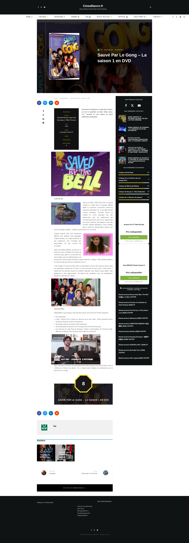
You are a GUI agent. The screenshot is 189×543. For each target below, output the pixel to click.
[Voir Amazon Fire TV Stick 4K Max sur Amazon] (133, 213)
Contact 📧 (158, 17)
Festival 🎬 (123, 17)
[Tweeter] (45, 103)
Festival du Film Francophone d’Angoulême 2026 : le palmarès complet (138, 139)
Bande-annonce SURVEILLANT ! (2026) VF (133, 345)
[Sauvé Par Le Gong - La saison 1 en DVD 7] (83, 349)
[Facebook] (38, 7)
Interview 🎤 (59, 17)
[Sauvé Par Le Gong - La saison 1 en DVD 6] (83, 292)
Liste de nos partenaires (84, 506)
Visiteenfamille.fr (82, 515)
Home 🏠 (29, 17)
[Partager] (39, 103)
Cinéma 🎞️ (75, 17)
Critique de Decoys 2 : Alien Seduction (132, 192)
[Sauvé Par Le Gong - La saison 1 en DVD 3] (83, 158)
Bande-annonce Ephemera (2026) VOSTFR (133, 318)
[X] (41, 7)
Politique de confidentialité (45, 502)
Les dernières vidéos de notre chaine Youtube (135, 289)
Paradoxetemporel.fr (83, 513)
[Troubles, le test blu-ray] (46, 453)
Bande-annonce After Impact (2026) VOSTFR (134, 358)
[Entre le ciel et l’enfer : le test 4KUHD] (65, 453)
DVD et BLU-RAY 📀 (104, 17)
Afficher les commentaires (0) (73, 487)
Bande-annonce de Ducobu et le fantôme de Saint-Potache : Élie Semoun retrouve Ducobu (138, 160)
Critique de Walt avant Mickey (129, 186)
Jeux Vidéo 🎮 (139, 17)
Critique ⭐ (43, 17)
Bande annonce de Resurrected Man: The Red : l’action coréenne (138, 118)
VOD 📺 (88, 17)
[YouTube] (44, 7)
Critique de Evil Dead (126, 172)
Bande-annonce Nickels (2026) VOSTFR (132, 331)
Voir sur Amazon (133, 237)
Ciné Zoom (80, 508)
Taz (101, 49)
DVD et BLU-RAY (108, 49)
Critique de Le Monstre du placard (130, 197)
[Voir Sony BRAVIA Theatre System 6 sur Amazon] (133, 254)
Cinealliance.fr (93, 5)
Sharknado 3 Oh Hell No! (89, 472)
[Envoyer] (57, 103)
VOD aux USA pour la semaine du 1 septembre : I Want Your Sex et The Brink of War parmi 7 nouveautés (138, 150)
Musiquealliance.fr (83, 511)
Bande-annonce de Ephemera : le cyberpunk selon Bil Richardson (138, 129)
